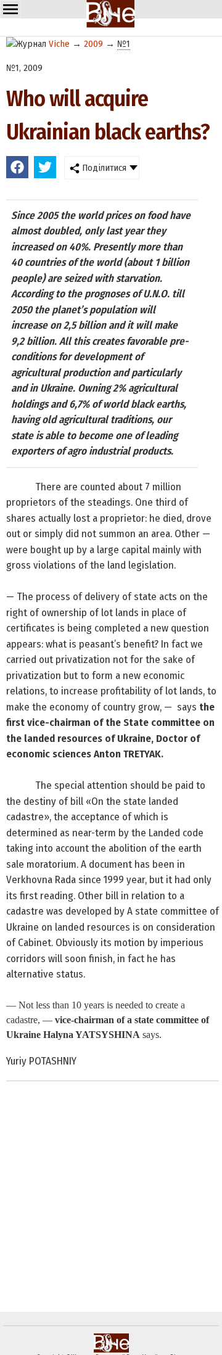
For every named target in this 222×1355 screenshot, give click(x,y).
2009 (93, 43)
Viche (59, 43)
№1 (123, 43)
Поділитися (103, 167)
